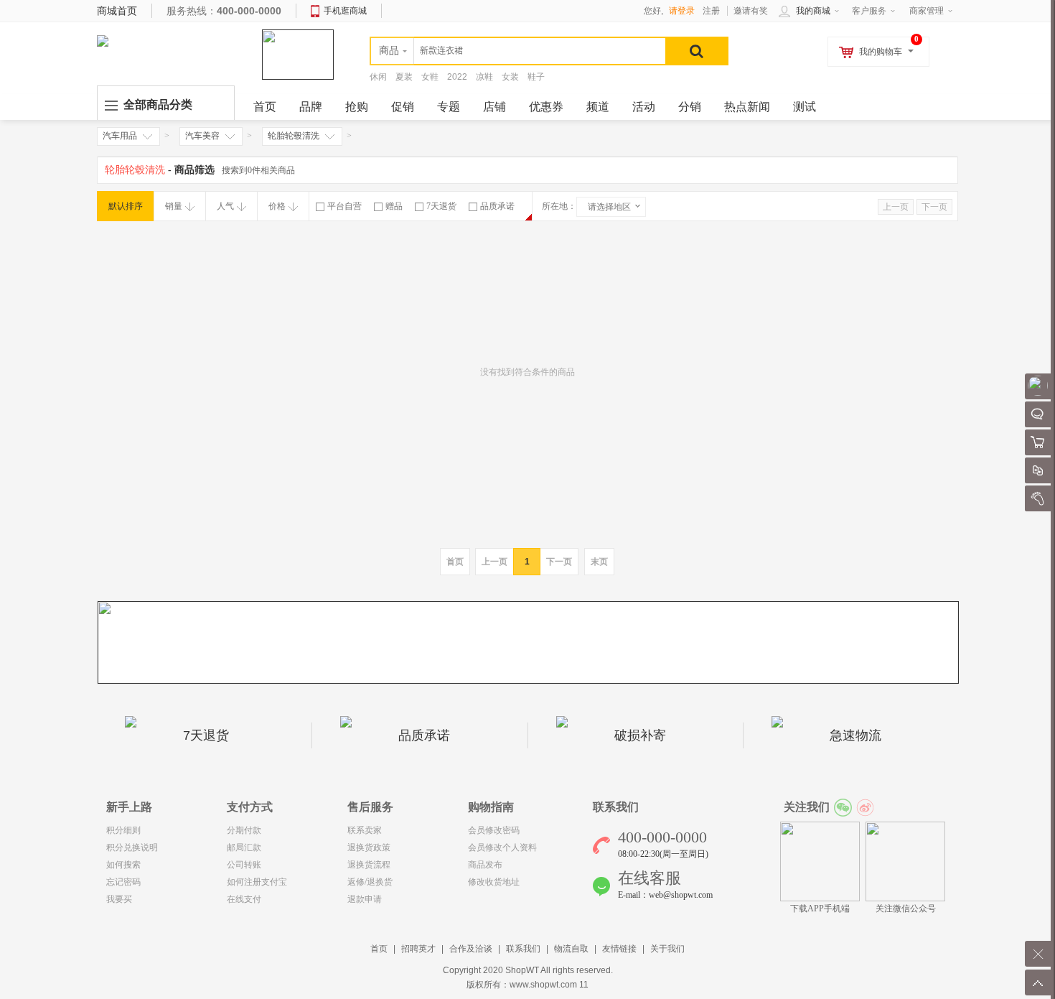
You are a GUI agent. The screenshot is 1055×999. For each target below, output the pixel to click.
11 (584, 985)
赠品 (394, 206)
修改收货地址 (494, 882)
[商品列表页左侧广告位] (528, 642)
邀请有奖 (750, 11)
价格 (277, 206)
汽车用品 (120, 136)
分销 (689, 107)
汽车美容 (202, 136)
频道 (597, 107)
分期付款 (244, 830)
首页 (379, 949)
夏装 (404, 77)
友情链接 (619, 949)
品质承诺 (497, 206)
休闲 (378, 77)
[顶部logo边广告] (298, 54)
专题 (448, 107)
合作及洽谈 (470, 949)
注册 (711, 11)
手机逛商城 (345, 11)
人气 (225, 206)
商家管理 (926, 11)
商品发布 (485, 865)
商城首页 (117, 11)
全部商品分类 (157, 104)
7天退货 (441, 206)
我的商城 (813, 11)
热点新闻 (747, 107)
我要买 (119, 899)
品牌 (310, 107)
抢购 (356, 107)
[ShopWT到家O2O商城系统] (102, 40)
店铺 (494, 107)
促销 (402, 107)
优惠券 (546, 107)
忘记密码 (123, 882)
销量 (173, 206)
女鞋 (430, 77)
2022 (457, 77)
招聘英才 (418, 949)
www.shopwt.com (543, 985)
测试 (804, 107)
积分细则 (123, 830)
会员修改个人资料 (502, 847)
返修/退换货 (370, 882)
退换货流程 (368, 865)
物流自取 (571, 949)
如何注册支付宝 (257, 882)
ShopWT (522, 970)
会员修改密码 (494, 830)
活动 (643, 107)
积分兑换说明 (132, 847)
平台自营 (344, 206)
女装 (510, 77)
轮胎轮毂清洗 (293, 136)
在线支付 (244, 899)
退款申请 (364, 899)
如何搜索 (123, 865)
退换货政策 (368, 847)
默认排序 (125, 206)
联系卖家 (364, 830)
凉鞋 (484, 77)
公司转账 (244, 865)
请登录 (682, 11)
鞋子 (536, 77)
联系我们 (523, 949)
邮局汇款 (244, 847)
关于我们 (667, 949)
